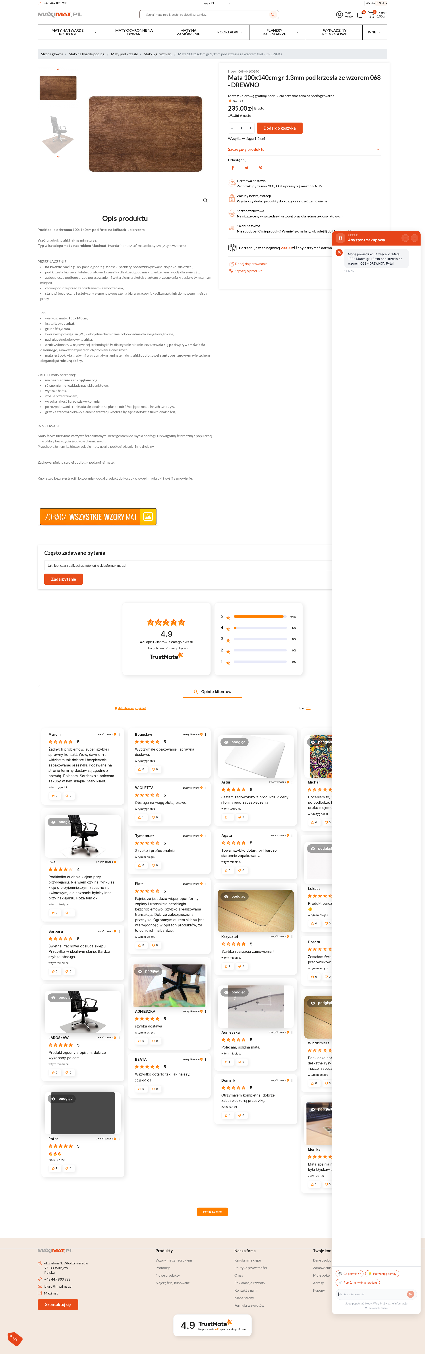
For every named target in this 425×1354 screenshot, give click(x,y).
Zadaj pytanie (63, 579)
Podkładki (227, 32)
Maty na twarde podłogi (67, 32)
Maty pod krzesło (124, 54)
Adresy (318, 1283)
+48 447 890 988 (57, 1279)
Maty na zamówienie (188, 32)
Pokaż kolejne (212, 1211)
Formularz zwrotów (249, 1305)
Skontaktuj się (58, 1304)
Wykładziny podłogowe (334, 32)
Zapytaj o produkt (248, 271)
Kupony (319, 1290)
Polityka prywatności (250, 1268)
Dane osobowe (324, 1260)
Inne (372, 32)
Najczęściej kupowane (173, 1283)
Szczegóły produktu (304, 149)
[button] (377, 14)
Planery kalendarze (274, 32)
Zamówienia (322, 1268)
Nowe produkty (168, 1275)
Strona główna (52, 54)
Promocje (163, 1268)
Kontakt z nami (245, 1290)
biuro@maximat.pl (58, 1286)
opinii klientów (166, 642)
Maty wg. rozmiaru (158, 54)
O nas (238, 1275)
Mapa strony (244, 1298)
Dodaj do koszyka (280, 127)
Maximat (51, 1293)
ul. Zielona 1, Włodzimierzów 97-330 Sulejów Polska (66, 1267)
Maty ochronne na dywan (134, 32)
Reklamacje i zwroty (249, 1283)
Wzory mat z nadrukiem (174, 1260)
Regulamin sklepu (247, 1260)
